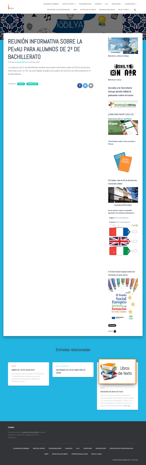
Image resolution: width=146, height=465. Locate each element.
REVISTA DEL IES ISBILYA (88, 9)
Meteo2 (120, 56)
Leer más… (127, 406)
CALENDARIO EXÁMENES (51, 4)
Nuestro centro (68, 4)
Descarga (112, 325)
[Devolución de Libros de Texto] (117, 371)
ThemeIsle (134, 460)
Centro (21, 83)
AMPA (75, 9)
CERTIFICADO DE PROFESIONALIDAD (58, 9)
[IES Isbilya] (10, 7)
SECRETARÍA (116, 4)
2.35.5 (110, 331)
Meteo (114, 56)
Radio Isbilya (116, 80)
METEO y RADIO (123, 9)
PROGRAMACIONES (85, 4)
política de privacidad (30, 432)
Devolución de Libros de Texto (111, 391)
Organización (130, 4)
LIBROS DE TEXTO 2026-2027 (23, 370)
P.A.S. (106, 4)
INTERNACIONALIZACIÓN (107, 9)
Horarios (98, 4)
